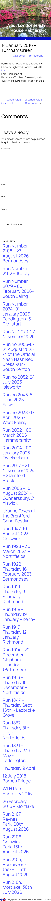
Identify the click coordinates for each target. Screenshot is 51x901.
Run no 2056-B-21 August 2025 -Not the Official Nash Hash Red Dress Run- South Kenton (19, 357)
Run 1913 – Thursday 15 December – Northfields (15, 685)
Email (3, 197)
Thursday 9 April (19, 768)
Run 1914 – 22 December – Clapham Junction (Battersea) (16, 659)
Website (4, 209)
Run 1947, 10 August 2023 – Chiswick (17, 533)
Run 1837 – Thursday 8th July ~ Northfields (16, 730)
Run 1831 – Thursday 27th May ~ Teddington (17, 753)
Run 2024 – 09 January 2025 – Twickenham (18, 452)
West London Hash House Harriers (25, 27)
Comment (5, 148)
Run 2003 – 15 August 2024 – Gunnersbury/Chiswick (18, 496)
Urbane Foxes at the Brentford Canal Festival (19, 515)
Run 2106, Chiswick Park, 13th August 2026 (16, 844)
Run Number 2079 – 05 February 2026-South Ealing (18, 289)
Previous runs (35, 55)
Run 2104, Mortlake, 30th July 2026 (17, 887)
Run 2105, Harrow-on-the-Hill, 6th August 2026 (16, 867)
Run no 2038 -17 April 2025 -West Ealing (19, 417)
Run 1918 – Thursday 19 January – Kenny (19, 614)
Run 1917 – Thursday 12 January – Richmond (15, 635)
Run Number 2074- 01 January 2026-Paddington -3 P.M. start (17, 313)
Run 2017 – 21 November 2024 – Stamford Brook (19, 473)
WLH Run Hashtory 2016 (17, 791)
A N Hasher (19, 55)
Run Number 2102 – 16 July (16, 271)
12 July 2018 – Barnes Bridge (17, 778)
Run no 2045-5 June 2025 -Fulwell (17, 399)
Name (3, 184)
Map (3, 70)
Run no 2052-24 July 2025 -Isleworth (19, 382)
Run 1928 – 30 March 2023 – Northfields (16, 551)
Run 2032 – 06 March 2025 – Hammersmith (17, 435)
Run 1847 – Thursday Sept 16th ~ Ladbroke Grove (19, 708)
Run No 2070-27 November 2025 (19, 334)
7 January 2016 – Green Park (12, 101)
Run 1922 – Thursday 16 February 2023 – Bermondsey (19, 571)
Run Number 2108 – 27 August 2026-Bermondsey (17, 253)
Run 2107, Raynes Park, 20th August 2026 (16, 822)
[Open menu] (25, 38)
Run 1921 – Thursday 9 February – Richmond (14, 594)
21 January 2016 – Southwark (34, 101)
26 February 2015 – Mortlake (18, 804)
